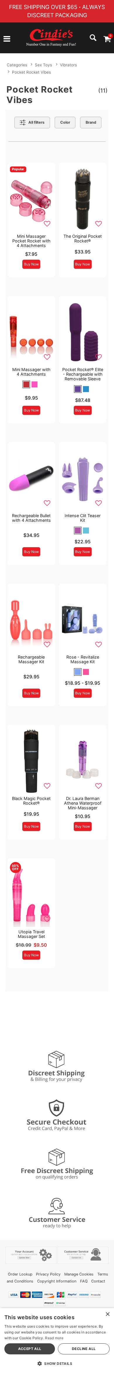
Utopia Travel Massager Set (31, 934)
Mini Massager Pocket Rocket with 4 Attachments (31, 241)
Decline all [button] (84, 1349)
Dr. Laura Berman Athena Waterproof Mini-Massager (82, 803)
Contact (98, 1281)
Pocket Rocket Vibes (31, 72)
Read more (54, 1338)
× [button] (107, 1314)
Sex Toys (43, 65)
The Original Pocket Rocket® (82, 238)
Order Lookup (20, 1274)
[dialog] (57, 1340)
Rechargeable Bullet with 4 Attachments (31, 518)
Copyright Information (56, 1281)
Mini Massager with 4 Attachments (31, 372)
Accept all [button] (30, 1349)
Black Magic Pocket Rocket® (31, 801)
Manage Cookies (79, 1274)
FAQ (84, 1281)
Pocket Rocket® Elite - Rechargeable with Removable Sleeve (82, 374)
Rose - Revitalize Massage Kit (82, 659)
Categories (17, 65)
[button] (7, 39)
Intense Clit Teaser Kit (83, 518)
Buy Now (31, 264)
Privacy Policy (48, 1274)
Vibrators (68, 65)
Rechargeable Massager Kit (31, 659)
